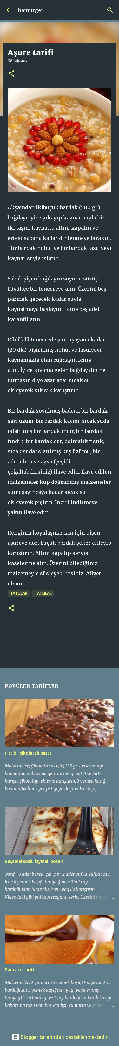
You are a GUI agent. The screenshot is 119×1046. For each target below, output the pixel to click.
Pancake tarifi (19, 969)
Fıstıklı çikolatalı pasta (28, 753)
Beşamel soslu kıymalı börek (34, 861)
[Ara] (110, 10)
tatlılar (18, 593)
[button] (11, 74)
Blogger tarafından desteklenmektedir (63, 1037)
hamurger (30, 10)
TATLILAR (43, 593)
